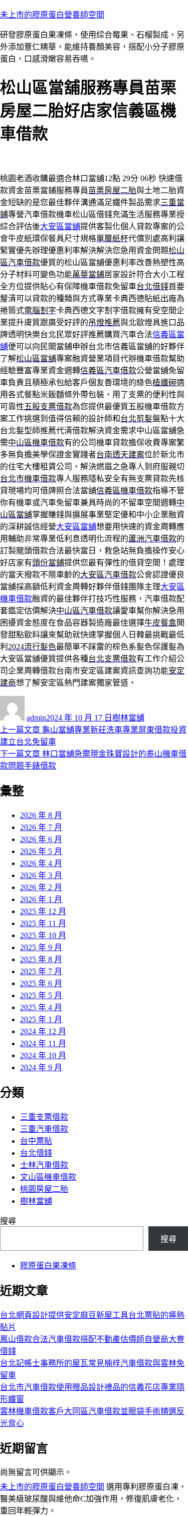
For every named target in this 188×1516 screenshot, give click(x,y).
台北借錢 (36, 1153)
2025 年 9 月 (41, 947)
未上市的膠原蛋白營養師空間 (52, 15)
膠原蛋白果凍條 (48, 1265)
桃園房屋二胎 (44, 1189)
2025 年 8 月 (41, 959)
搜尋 (8, 1221)
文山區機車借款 (48, 1177)
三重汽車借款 (44, 1129)
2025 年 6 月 (41, 983)
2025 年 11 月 (43, 923)
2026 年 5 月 (41, 851)
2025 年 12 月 (43, 911)
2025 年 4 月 (41, 1007)
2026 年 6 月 (41, 839)
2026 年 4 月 (41, 863)
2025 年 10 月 (43, 935)
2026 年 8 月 (41, 815)
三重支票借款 (44, 1117)
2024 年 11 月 (43, 1043)
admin (36, 717)
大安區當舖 (60, 226)
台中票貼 (36, 1141)
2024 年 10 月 (43, 1055)
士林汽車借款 (44, 1165)
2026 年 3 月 (41, 875)
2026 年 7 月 (41, 827)
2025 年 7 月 (41, 971)
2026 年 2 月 (41, 887)
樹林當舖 (128, 717)
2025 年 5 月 (41, 995)
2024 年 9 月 (41, 1067)
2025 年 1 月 (41, 1019)
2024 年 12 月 (43, 1031)
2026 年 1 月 (41, 899)
